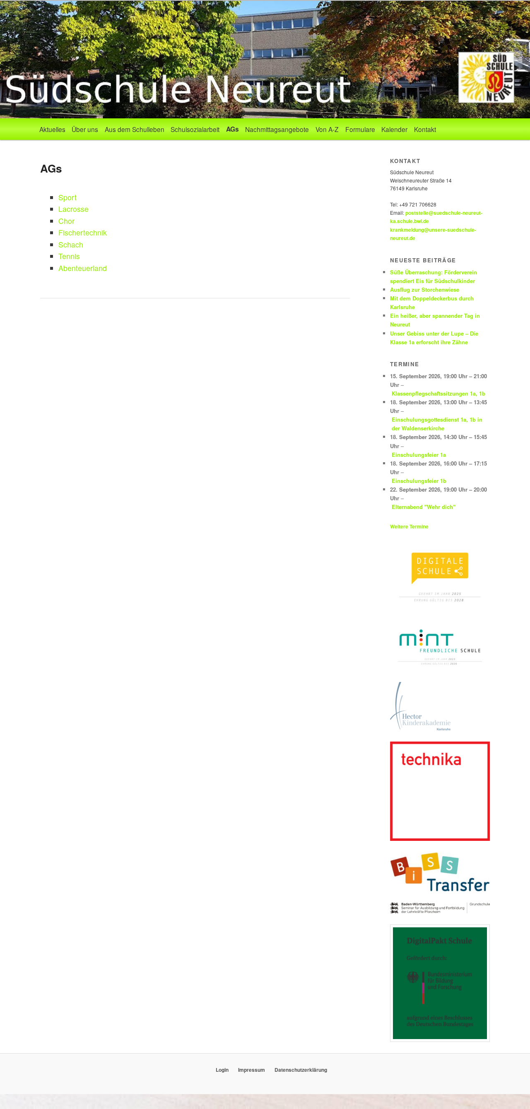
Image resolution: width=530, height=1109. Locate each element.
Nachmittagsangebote (277, 129)
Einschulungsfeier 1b (419, 481)
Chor (66, 221)
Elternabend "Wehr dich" (423, 507)
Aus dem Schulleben (134, 129)
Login (222, 1069)
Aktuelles (52, 129)
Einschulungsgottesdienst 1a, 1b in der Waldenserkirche (437, 423)
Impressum (251, 1069)
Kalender (394, 129)
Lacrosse (73, 209)
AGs (232, 129)
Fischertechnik (82, 232)
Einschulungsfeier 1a (419, 454)
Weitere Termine (409, 526)
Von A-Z (327, 129)
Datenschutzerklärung (301, 1069)
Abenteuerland (82, 268)
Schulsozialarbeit (195, 129)
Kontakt (425, 129)
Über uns (85, 129)
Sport (67, 197)
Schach (70, 244)
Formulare (360, 129)
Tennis (69, 256)
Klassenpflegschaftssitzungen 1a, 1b (438, 393)
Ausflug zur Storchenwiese (424, 289)
